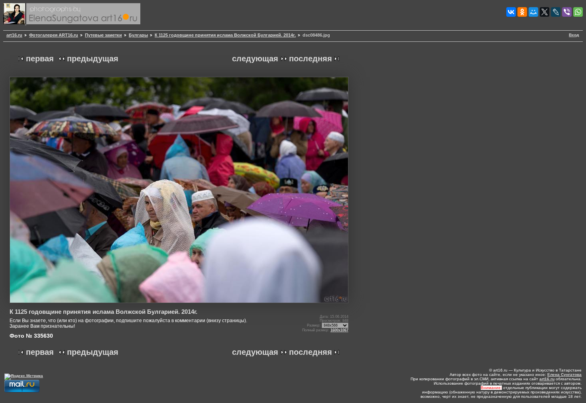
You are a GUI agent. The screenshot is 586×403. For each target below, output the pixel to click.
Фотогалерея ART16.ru (53, 35)
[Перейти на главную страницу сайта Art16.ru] (14, 23)
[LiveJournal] (555, 12)
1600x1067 (339, 330)
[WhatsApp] (578, 12)
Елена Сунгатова (564, 374)
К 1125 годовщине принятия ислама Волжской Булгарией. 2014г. (225, 35)
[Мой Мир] (533, 12)
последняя (310, 58)
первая (40, 58)
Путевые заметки (103, 35)
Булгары (138, 35)
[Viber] (567, 12)
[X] (544, 12)
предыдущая (92, 58)
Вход (574, 35)
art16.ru (14, 35)
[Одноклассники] (522, 12)
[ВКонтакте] (511, 12)
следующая (255, 58)
